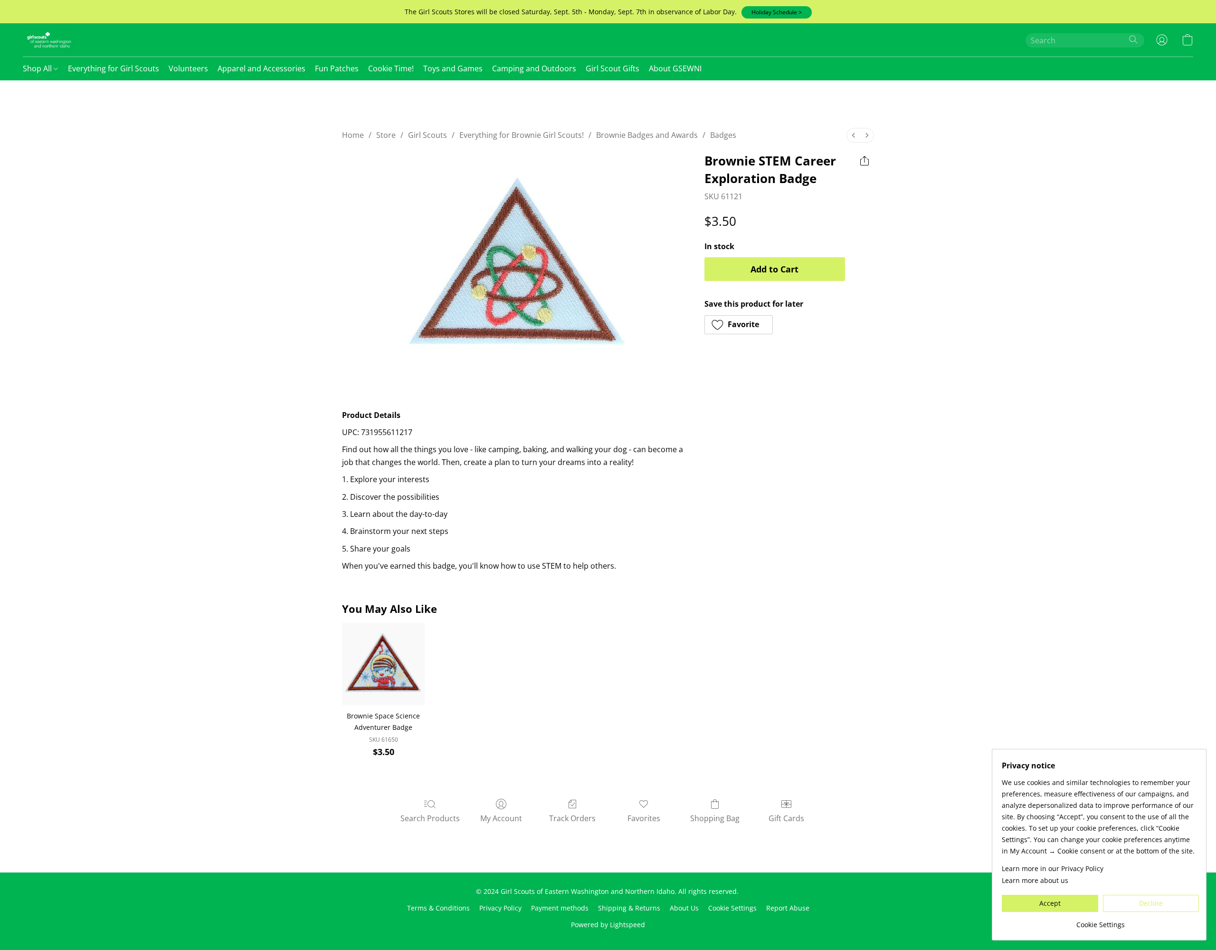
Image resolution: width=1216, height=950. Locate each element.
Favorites (643, 818)
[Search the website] (1133, 39)
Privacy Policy (500, 907)
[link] (1100, 921)
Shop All (38, 68)
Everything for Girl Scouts (113, 68)
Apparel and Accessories (261, 68)
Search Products (430, 818)
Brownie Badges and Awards (647, 135)
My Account (501, 818)
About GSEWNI (675, 68)
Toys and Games (453, 68)
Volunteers (188, 68)
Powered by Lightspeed (608, 924)
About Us (684, 907)
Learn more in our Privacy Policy (1052, 868)
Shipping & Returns (629, 907)
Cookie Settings (732, 907)
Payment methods (560, 907)
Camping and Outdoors (534, 68)
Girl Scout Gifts (612, 68)
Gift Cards (786, 818)
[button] (776, 12)
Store (386, 135)
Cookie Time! (391, 68)
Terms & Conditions (438, 907)
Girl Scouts (427, 135)
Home (353, 135)
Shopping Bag (715, 818)
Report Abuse (787, 907)
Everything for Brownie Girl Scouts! (521, 135)
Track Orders (572, 818)
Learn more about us (1035, 880)
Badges (723, 135)
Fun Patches (337, 68)
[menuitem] (853, 135)
